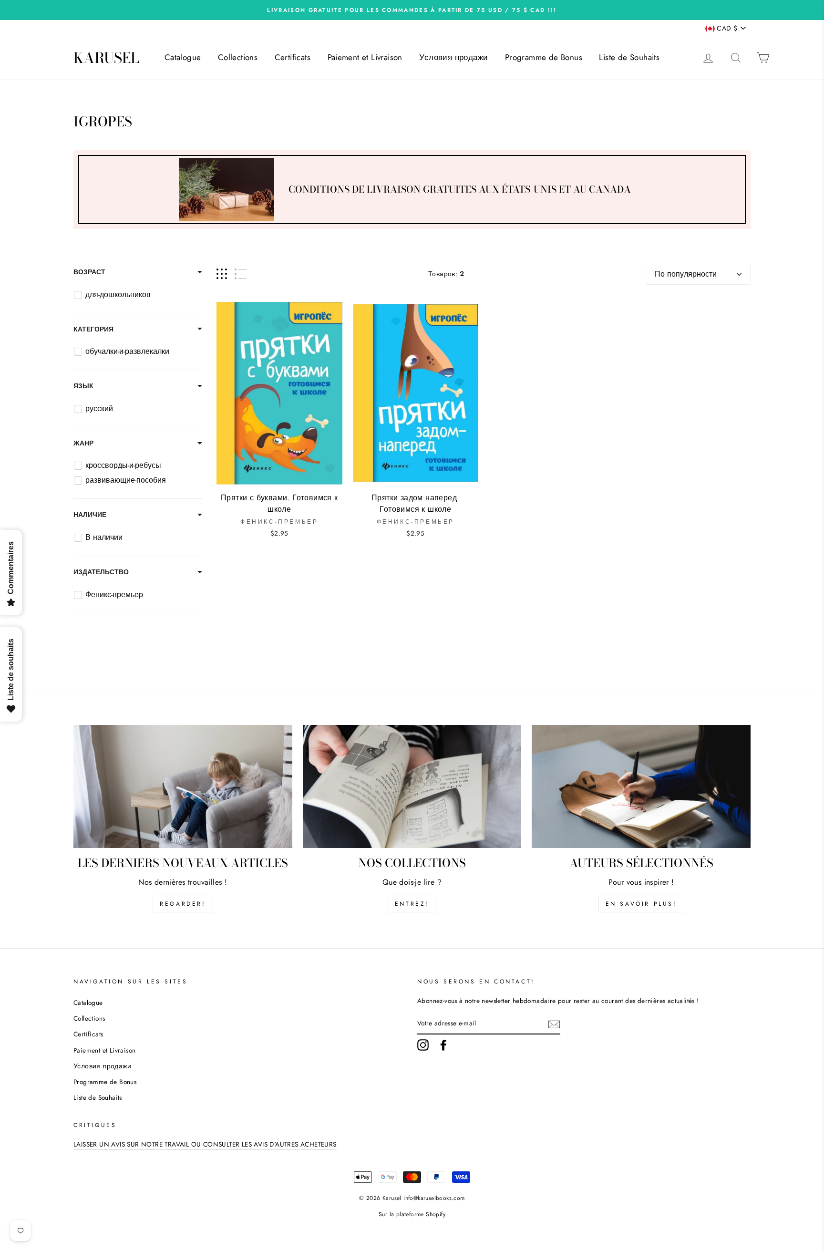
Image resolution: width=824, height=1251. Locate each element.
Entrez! (412, 903)
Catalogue (183, 57)
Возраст (89, 272)
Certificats (292, 57)
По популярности (686, 274)
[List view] (241, 274)
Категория (93, 329)
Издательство (101, 572)
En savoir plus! (641, 903)
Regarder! (183, 903)
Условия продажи (453, 57)
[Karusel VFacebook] (443, 1045)
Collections (238, 57)
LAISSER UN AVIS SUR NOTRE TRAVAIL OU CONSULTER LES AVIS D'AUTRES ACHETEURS (205, 1144)
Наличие (89, 514)
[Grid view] (221, 274)
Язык (83, 386)
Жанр (83, 443)
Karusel (106, 58)
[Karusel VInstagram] (423, 1045)
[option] (412, 10)
